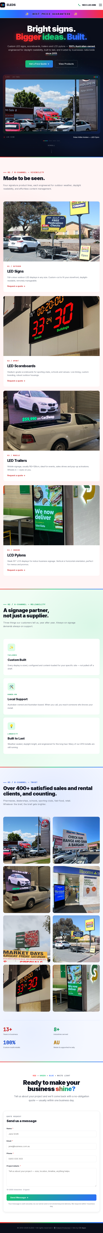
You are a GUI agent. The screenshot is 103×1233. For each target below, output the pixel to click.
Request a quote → (16, 286)
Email (10, 1141)
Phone (10, 1153)
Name (10, 1128)
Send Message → (19, 1197)
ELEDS (11, 5)
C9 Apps (82, 1228)
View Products (66, 64)
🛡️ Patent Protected (62, 1228)
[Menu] (100, 5)
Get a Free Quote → (39, 64)
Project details (14, 1166)
